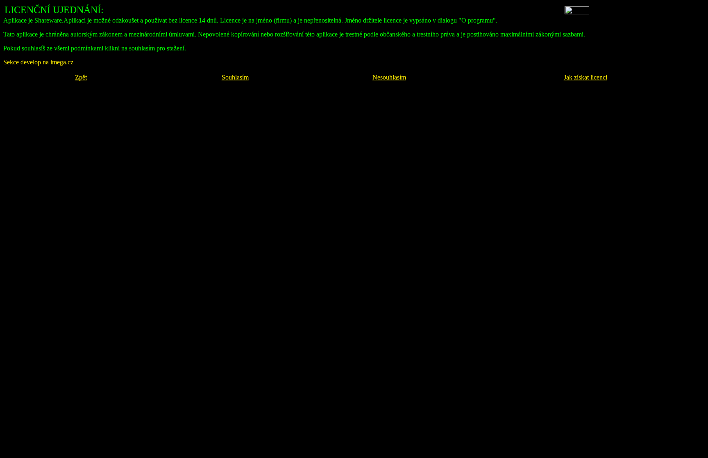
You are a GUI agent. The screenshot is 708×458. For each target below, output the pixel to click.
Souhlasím (235, 77)
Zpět (81, 77)
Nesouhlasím (389, 77)
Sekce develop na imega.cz (38, 62)
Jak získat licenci (585, 77)
